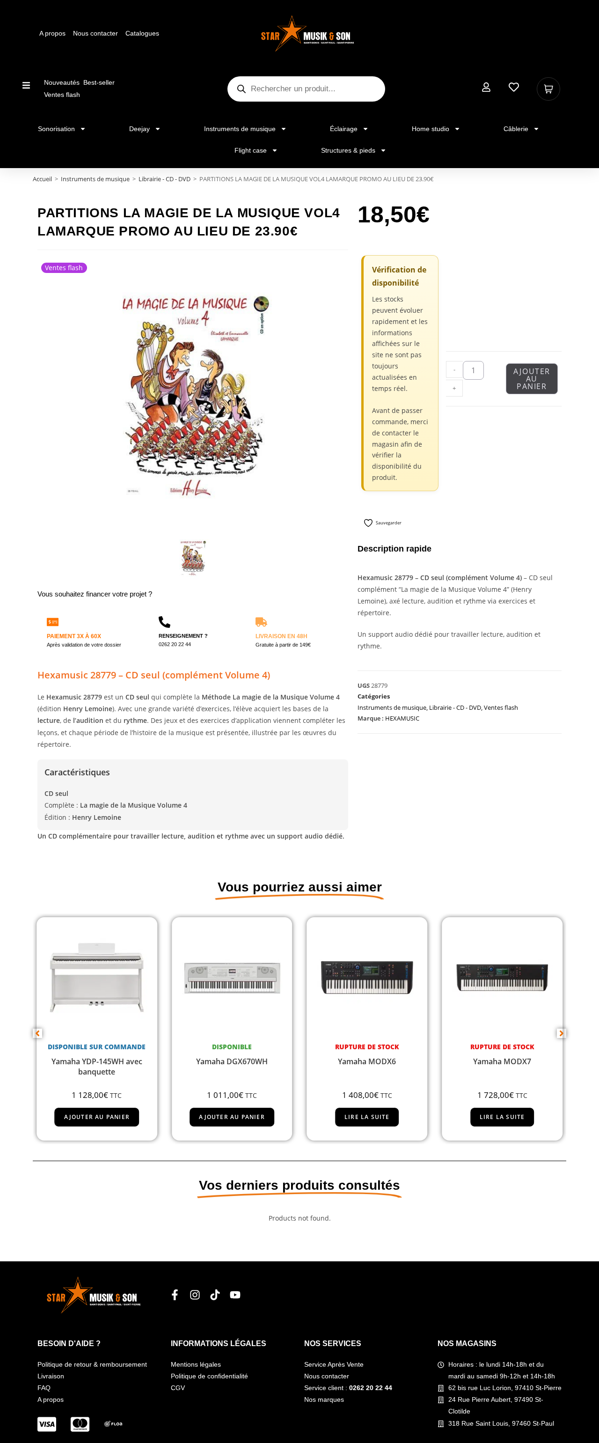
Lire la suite (367, 1117)
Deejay (139, 129)
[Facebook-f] (174, 1294)
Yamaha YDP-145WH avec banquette (96, 1066)
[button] (26, 85)
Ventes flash (501, 707)
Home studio (430, 129)
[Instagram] (195, 1294)
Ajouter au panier (531, 378)
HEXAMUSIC (402, 718)
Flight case (250, 150)
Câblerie (516, 129)
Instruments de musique (240, 129)
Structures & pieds (348, 150)
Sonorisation (56, 129)
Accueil (42, 179)
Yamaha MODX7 (502, 1061)
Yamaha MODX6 (367, 1061)
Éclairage (344, 129)
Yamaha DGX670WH (232, 1061)
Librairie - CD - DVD (164, 179)
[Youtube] (235, 1294)
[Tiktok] (215, 1294)
